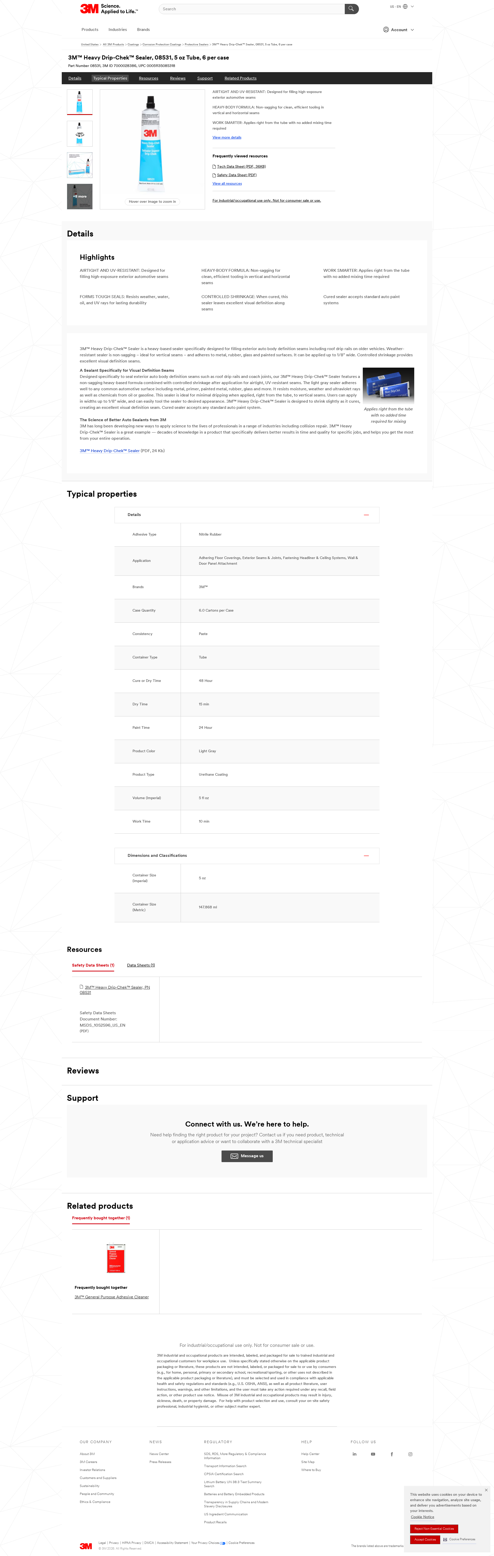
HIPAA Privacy (131, 1543)
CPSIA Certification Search (224, 1474)
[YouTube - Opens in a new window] (373, 1454)
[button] (459, 1539)
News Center (159, 1454)
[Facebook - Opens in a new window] (392, 1454)
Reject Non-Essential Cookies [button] (434, 1528)
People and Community (97, 1494)
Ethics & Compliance (95, 1502)
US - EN (396, 7)
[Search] (352, 9)
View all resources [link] (227, 184)
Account (399, 30)
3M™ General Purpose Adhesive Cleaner (112, 1297)
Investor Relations (92, 1470)
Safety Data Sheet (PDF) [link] (237, 175)
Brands (143, 30)
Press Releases (160, 1462)
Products (90, 30)
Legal (102, 1543)
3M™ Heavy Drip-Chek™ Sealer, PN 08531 (115, 990)
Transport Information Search (225, 1466)
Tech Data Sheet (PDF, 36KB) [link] (241, 167)
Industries (118, 30)
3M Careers (88, 1462)
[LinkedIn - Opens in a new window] (354, 1454)
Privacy (114, 1543)
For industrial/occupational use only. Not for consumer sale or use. (267, 201)
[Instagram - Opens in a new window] (410, 1454)
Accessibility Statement (172, 1543)
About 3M (87, 1454)
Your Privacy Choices (205, 1543)
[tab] (93, 965)
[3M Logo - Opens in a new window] (109, 9)
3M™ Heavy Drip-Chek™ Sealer (110, 451)
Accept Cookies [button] (425, 1539)
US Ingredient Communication (226, 1514)
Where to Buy (311, 1470)
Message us (252, 1156)
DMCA (149, 1543)
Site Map (308, 1462)
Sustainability (90, 1486)
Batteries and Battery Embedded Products (234, 1494)
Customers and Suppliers (98, 1478)
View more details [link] (227, 138)
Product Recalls (215, 1522)
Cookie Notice (422, 1517)
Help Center (310, 1454)
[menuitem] (75, 78)
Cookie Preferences (241, 1543)
